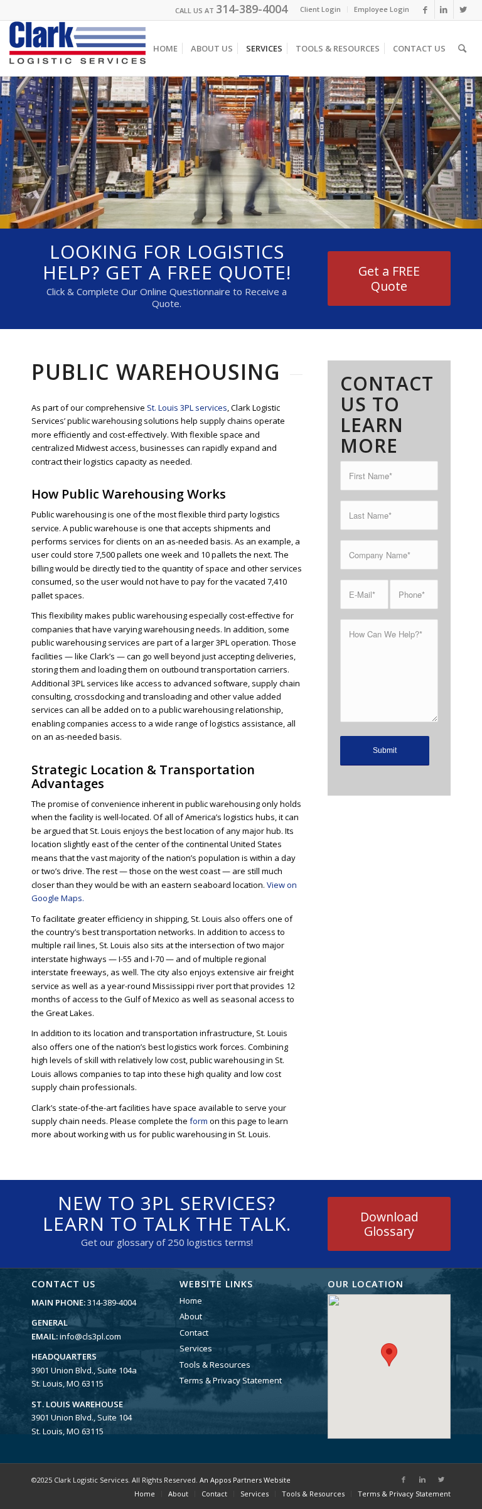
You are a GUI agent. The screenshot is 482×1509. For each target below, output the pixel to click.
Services (195, 1348)
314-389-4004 (251, 8)
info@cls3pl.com (90, 1336)
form (199, 1121)
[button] (389, 1354)
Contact (193, 1332)
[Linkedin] (444, 9)
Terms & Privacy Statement (230, 1380)
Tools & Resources (214, 1364)
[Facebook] (425, 9)
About (190, 1316)
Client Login (320, 9)
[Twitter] (463, 9)
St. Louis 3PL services (187, 407)
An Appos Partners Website (245, 1480)
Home (190, 1300)
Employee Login (381, 9)
